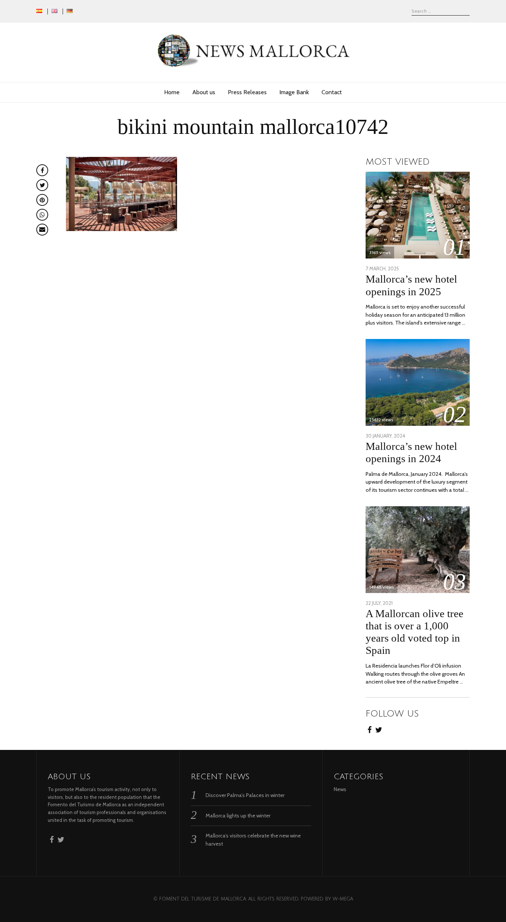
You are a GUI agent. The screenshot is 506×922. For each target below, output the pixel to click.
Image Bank (294, 92)
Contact (332, 92)
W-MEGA (343, 899)
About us (203, 92)
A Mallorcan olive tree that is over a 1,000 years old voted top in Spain (414, 631)
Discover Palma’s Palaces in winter (245, 795)
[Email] (42, 230)
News (340, 789)
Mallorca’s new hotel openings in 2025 (411, 285)
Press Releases (247, 92)
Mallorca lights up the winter (238, 815)
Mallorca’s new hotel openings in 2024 (411, 452)
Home (172, 92)
